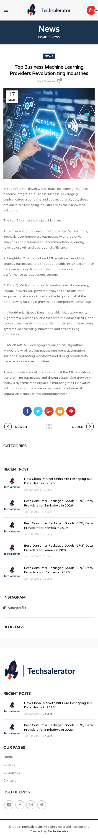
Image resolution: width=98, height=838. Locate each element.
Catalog (9, 765)
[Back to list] (49, 427)
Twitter (41, 804)
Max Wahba (45, 81)
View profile (16, 608)
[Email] (59, 411)
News (56, 37)
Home (42, 37)
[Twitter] (38, 411)
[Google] (49, 411)
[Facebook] (27, 411)
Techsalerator (31, 827)
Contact (9, 780)
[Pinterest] (70, 411)
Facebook (19, 804)
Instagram (30, 804)
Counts (47, 489)
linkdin (8, 804)
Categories (11, 773)
